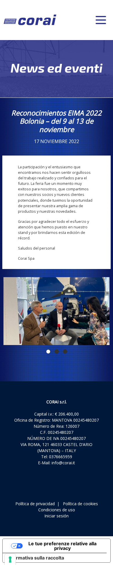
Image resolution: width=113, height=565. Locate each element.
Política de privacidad (35, 503)
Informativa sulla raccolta (35, 558)
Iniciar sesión (56, 516)
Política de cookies (80, 503)
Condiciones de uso (56, 509)
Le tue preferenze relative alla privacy (62, 546)
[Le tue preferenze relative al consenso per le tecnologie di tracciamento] (10, 559)
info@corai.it (63, 462)
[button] (48, 351)
